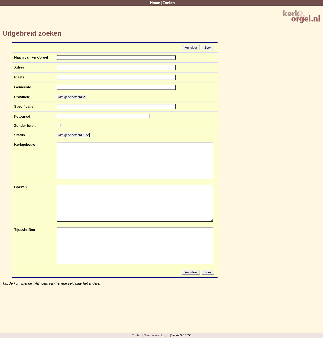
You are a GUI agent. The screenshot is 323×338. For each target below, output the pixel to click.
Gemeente (22, 87)
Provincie (22, 97)
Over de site (151, 335)
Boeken (20, 187)
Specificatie (23, 106)
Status (19, 135)
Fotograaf (22, 116)
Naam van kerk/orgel (31, 57)
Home (155, 3)
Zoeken (169, 3)
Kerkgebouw (24, 144)
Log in (165, 335)
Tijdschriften (24, 229)
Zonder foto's (25, 126)
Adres (19, 67)
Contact (137, 335)
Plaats (19, 77)
